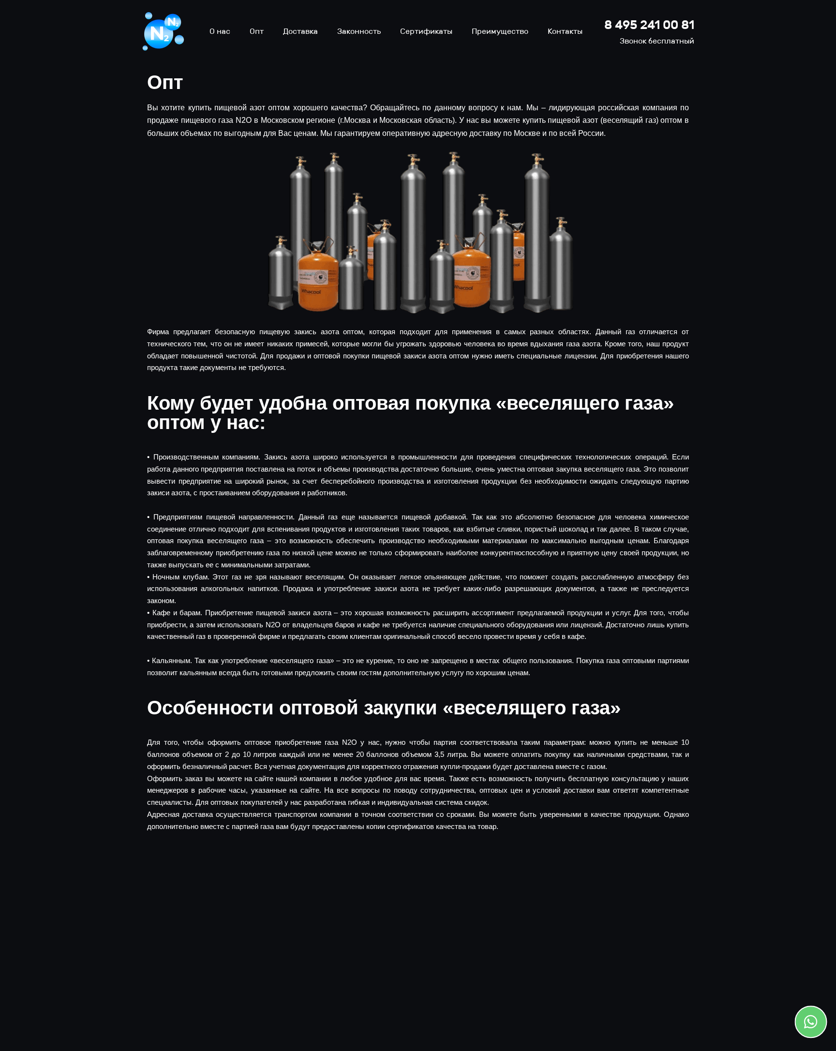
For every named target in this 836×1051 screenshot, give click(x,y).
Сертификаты (426, 31)
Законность (359, 31)
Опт (257, 31)
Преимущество (500, 31)
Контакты (565, 31)
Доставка (300, 31)
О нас (219, 31)
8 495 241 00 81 (649, 25)
